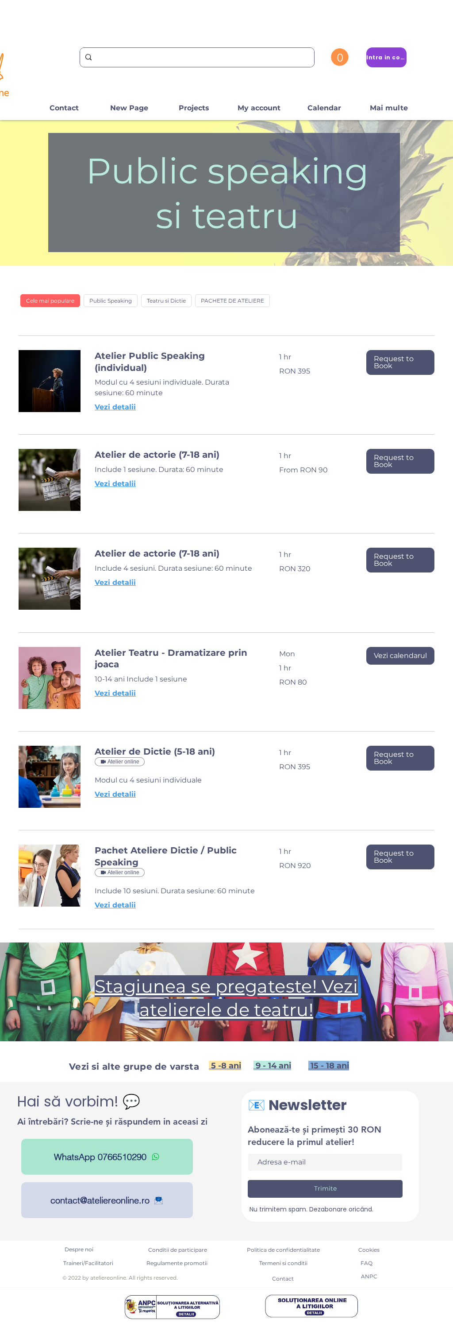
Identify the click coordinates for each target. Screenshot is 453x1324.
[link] (176, 362)
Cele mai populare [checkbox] (50, 300)
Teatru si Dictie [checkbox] (166, 300)
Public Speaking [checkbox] (110, 300)
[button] (340, 57)
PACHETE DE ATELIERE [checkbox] (232, 300)
